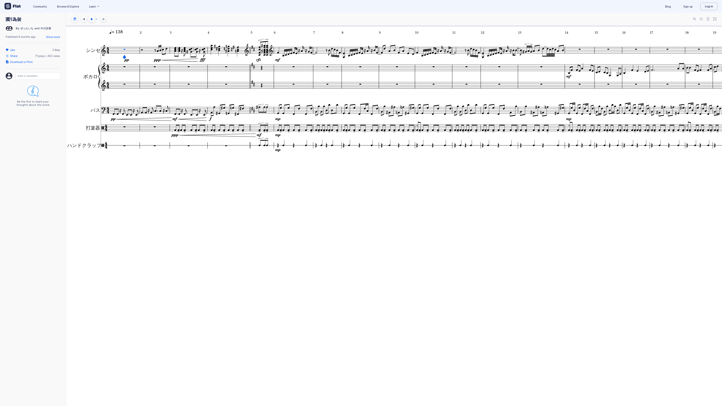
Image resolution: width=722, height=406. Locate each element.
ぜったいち (26, 28)
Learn (92, 6)
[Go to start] (84, 19)
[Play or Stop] (91, 19)
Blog (668, 6)
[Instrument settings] (74, 19)
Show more (53, 37)
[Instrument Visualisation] (103, 19)
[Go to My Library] (13, 6)
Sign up (688, 6)
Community (40, 6)
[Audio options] (96, 19)
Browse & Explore (68, 6)
